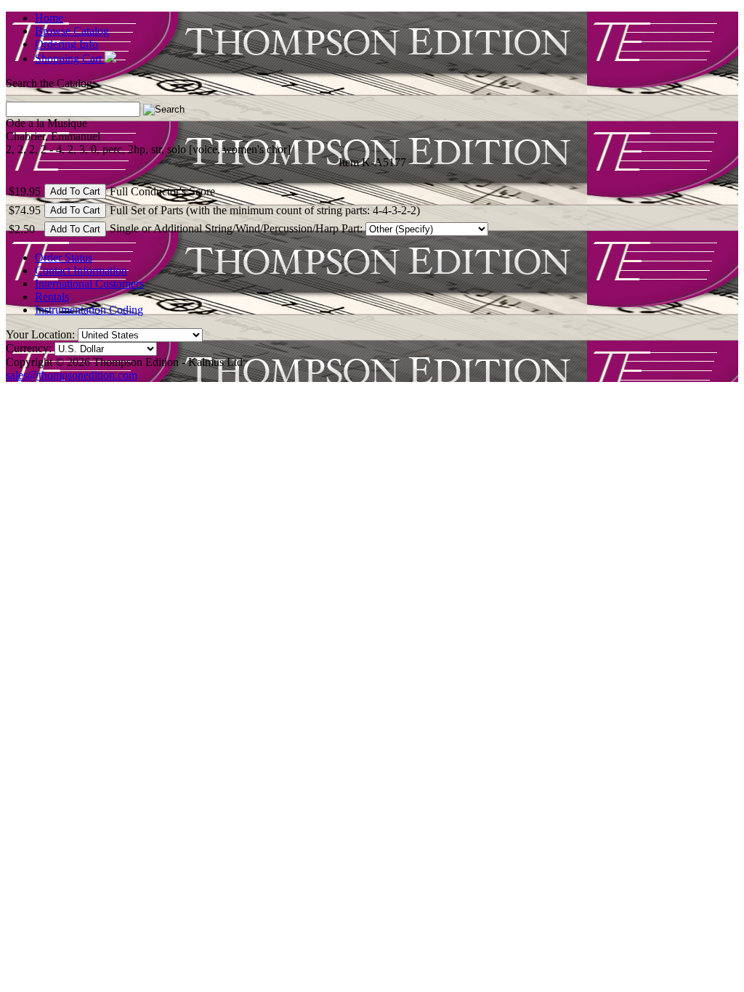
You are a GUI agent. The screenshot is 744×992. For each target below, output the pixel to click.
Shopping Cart (70, 58)
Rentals (52, 296)
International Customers (89, 283)
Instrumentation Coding (89, 310)
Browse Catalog (72, 31)
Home (49, 18)
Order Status (63, 257)
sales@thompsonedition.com (71, 375)
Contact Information (81, 270)
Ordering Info (66, 44)
